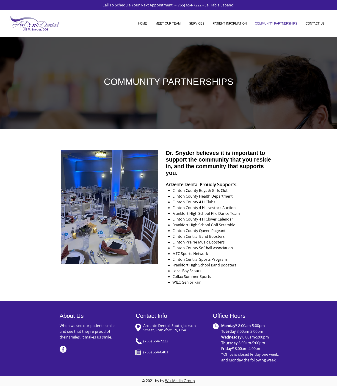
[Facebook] (63, 349)
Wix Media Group (180, 380)
